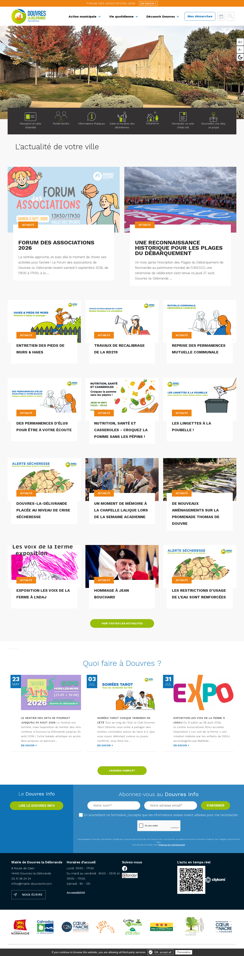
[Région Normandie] (20, 926)
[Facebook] (124, 869)
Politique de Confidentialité (172, 845)
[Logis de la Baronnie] (194, 926)
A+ (240, 42)
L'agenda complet (122, 770)
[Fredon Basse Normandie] (132, 927)
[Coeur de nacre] (75, 927)
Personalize (183, 952)
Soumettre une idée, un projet (213, 125)
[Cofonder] (130, 876)
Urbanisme (152, 123)
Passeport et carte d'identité (30, 125)
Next (231, 28)
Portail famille (61, 123)
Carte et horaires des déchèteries (122, 125)
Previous (224, 28)
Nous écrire (32, 894)
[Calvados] (45, 927)
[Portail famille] (61, 117)
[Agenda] (221, 16)
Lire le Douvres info (37, 806)
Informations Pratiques (91, 123)
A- (240, 49)
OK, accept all (162, 952)
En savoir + (148, 3)
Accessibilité (76, 892)
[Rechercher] (230, 16)
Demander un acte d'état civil (183, 125)
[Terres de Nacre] (223, 927)
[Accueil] (28, 16)
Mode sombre (240, 57)
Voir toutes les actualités (122, 623)
